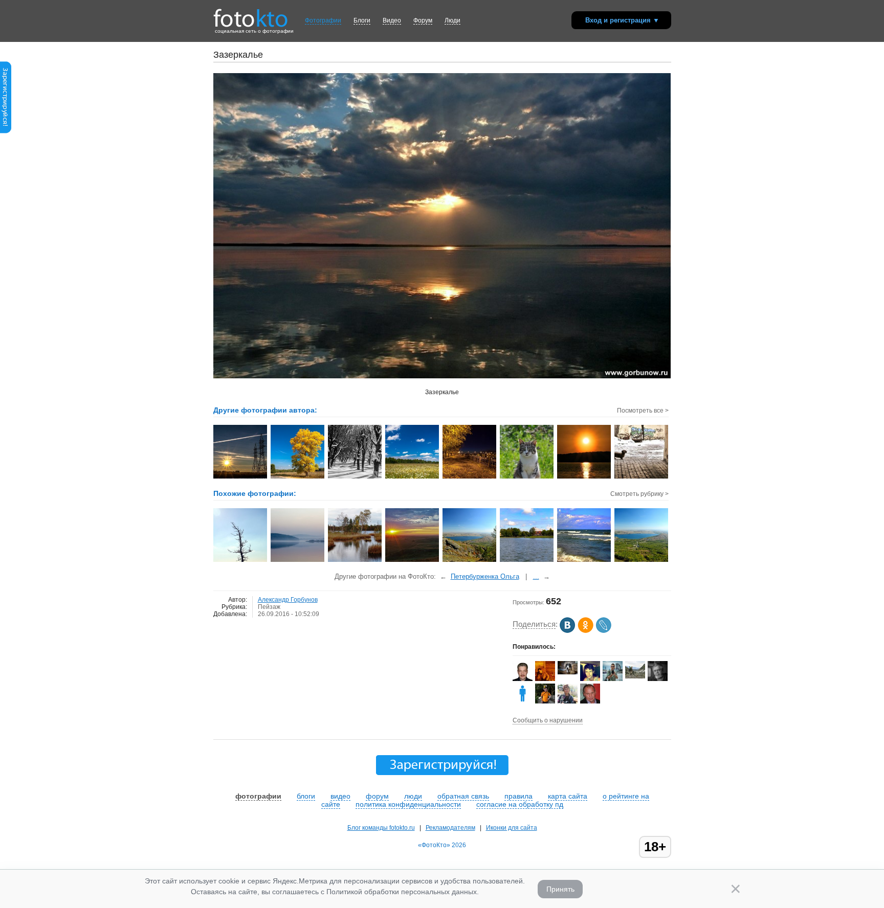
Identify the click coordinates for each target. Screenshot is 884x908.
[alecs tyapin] (568, 672)
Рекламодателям (450, 827)
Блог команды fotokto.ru (381, 827)
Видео (392, 20)
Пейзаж (269, 606)
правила (518, 796)
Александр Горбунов (288, 599)
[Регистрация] (5, 131)
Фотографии (323, 20)
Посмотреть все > (643, 410)
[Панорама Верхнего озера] (527, 560)
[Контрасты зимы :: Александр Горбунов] (355, 477)
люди (413, 796)
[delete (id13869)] (523, 701)
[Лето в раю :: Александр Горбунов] (412, 477)
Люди (452, 20)
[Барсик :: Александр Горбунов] (527, 477)
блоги (306, 796)
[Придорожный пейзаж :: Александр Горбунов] (298, 477)
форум (377, 796)
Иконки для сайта (511, 827)
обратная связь (463, 796)
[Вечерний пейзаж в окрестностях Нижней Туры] (298, 560)
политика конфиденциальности (408, 804)
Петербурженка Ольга (485, 576)
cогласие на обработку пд (519, 804)
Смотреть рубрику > (639, 493)
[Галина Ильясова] (635, 676)
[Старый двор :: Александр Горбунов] (641, 477)
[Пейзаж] (240, 560)
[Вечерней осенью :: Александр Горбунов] (470, 477)
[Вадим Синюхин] (545, 701)
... (536, 576)
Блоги (361, 20)
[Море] (584, 560)
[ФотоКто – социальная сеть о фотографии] (250, 14)
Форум (422, 20)
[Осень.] (355, 560)
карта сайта (567, 796)
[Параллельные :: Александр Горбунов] (240, 477)
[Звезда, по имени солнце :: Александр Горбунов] (584, 477)
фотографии (258, 796)
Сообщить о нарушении (548, 720)
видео (340, 796)
